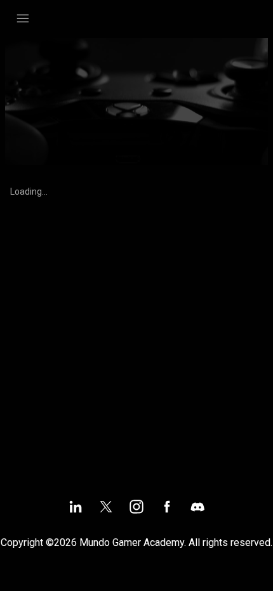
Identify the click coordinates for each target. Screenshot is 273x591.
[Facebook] (167, 506)
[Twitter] (106, 506)
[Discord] (197, 506)
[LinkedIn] (75, 506)
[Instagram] (136, 506)
